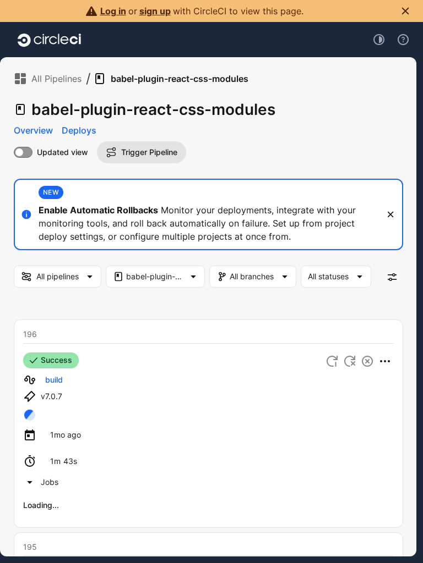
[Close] (390, 214)
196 (30, 334)
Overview (33, 130)
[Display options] (392, 277)
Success (56, 360)
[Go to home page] (49, 40)
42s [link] (128, 518)
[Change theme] (379, 40)
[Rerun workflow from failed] (350, 361)
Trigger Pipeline (149, 152)
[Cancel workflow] (367, 361)
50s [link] (129, 540)
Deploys (79, 130)
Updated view (62, 152)
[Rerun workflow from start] (332, 361)
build (54, 379)
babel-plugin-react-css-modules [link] (179, 78)
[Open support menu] (403, 40)
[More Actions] (385, 361)
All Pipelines (56, 78)
